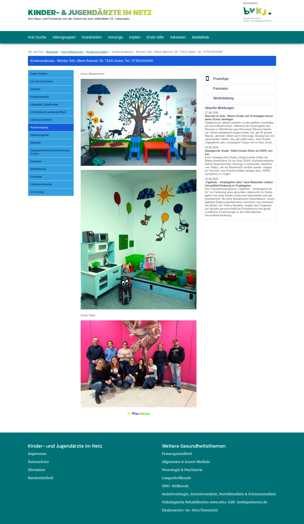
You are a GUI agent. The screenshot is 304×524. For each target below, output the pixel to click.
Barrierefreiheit (40, 478)
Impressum (37, 454)
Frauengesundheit (177, 454)
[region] (240, 78)
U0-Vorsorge (37, 192)
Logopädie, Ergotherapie (44, 104)
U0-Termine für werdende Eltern (48, 112)
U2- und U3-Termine (41, 81)
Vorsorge (115, 37)
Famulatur (36, 161)
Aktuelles (35, 89)
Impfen (134, 37)
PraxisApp (36, 176)
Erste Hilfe (155, 37)
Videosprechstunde (41, 184)
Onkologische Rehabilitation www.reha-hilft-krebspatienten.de (214, 502)
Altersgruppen (64, 37)
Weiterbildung (38, 169)
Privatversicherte (39, 96)
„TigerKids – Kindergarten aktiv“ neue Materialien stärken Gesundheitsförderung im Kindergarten (239, 184)
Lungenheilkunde (176, 478)
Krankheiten (92, 37)
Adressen (178, 37)
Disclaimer (36, 470)
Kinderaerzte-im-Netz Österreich (190, 510)
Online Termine (38, 73)
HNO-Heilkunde (175, 486)
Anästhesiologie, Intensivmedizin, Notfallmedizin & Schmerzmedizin (219, 494)
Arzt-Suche (37, 37)
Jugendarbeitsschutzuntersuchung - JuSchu (50, 152)
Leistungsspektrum (40, 119)
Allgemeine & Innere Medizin (186, 462)
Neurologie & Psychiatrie (182, 470)
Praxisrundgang (39, 127)
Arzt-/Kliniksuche (72, 51)
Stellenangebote (39, 135)
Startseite (52, 51)
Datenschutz (38, 462)
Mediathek (200, 37)
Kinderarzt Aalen (97, 51)
